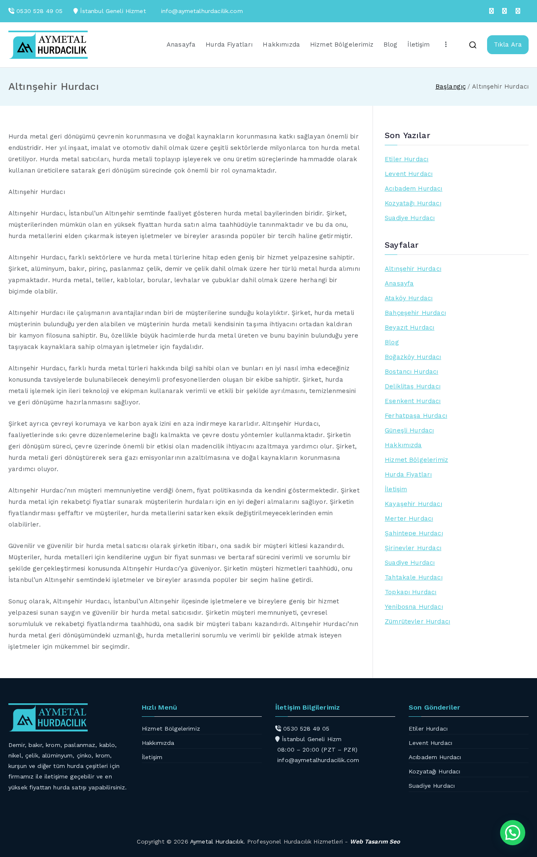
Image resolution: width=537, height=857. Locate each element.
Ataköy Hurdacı (409, 298)
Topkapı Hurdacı (410, 592)
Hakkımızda (281, 44)
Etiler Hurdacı (406, 159)
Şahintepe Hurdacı (414, 533)
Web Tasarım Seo (375, 841)
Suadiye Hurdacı (410, 218)
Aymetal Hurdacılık (216, 841)
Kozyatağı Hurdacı (413, 203)
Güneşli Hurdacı (409, 430)
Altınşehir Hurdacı (413, 269)
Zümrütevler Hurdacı (417, 621)
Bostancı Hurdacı (411, 371)
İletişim (418, 44)
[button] (512, 832)
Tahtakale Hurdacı (414, 577)
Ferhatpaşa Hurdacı (416, 415)
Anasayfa (181, 44)
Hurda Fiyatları (229, 44)
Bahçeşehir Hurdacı (415, 313)
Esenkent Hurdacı (413, 401)
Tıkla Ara (508, 44)
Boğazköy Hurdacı (413, 357)
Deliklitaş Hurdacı (413, 386)
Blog (390, 44)
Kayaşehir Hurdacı (413, 504)
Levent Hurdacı (409, 174)
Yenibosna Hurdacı (414, 607)
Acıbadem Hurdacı (413, 188)
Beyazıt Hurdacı (409, 327)
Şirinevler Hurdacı (413, 548)
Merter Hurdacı (409, 518)
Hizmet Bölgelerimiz (341, 44)
